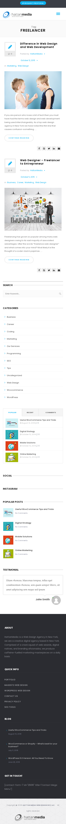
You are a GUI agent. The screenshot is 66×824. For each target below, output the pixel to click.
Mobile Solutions (27, 442)
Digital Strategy (27, 431)
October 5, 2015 (28, 177)
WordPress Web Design (17, 690)
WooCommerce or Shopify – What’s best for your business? (32, 745)
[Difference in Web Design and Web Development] (33, 91)
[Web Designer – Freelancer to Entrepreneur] (33, 210)
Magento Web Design (16, 685)
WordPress (12, 397)
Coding (10, 331)
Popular (12, 412)
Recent (30, 412)
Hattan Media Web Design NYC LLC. (39, 805)
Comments (50, 412)
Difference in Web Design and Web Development (38, 45)
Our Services (13, 346)
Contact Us (11, 696)
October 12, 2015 (28, 60)
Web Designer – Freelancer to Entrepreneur (40, 161)
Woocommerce (15, 390)
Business (11, 182)
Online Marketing (28, 454)
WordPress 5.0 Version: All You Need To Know (30, 758)
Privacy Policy (12, 701)
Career (20, 182)
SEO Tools (10, 707)
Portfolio (9, 679)
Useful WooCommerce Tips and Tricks (38, 420)
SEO (9, 360)
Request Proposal (34, 3)
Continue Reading (19, 138)
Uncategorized (14, 375)
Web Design (23, 66)
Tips (9, 368)
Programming (14, 353)
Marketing (11, 66)
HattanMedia (36, 54)
